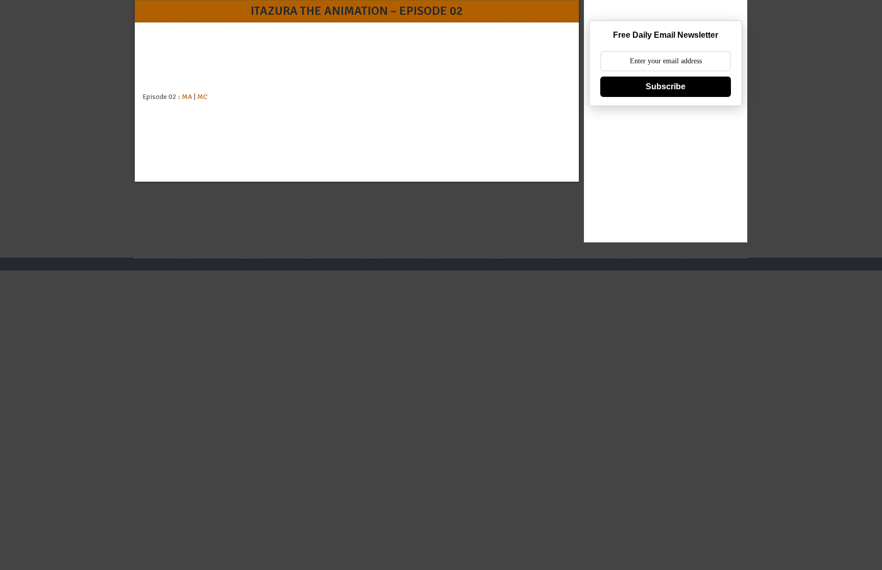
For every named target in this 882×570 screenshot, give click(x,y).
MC (202, 96)
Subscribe (665, 86)
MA (187, 96)
